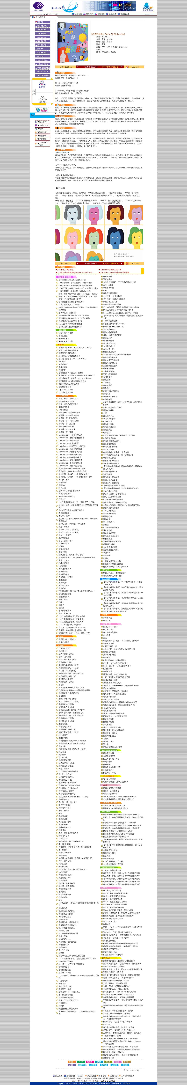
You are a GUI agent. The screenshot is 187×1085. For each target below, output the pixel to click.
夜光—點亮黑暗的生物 (112, 497)
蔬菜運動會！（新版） (67, 707)
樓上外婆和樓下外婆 (111, 759)
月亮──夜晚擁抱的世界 (112, 335)
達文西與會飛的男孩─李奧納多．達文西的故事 (121, 913)
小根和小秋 (63, 651)
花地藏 (106, 738)
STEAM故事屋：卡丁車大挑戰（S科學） (119, 310)
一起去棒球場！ (109, 371)
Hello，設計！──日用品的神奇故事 (117, 666)
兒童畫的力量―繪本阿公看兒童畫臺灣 (118, 916)
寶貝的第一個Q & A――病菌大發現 (73, 471)
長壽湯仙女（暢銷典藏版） (69, 922)
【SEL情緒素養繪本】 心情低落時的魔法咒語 (121, 488)
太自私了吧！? (64, 516)
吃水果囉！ (63, 583)
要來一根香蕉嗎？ (110, 374)
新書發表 (42, 136)
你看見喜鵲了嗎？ (110, 952)
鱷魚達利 (106, 388)
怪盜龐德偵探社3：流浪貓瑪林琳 (116, 836)
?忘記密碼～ (42, 99)
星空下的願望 (108, 288)
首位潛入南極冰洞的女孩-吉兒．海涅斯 (118, 1027)
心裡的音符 (63, 838)
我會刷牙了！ (64, 543)
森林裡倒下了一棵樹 (111, 699)
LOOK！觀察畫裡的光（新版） (115, 902)
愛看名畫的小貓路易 (111, 460)
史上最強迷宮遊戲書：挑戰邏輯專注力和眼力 (76, 375)
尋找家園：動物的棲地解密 (114, 730)
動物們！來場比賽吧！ (112, 441)
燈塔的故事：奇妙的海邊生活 (114, 694)
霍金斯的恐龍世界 (66, 679)
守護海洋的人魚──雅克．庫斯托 (116, 989)
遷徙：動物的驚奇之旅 (112, 727)
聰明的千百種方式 (110, 396)
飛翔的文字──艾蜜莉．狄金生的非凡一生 (119, 1030)
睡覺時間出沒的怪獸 (111, 391)
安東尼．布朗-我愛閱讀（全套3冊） (73, 627)
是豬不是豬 (107, 276)
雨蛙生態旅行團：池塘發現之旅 (71, 673)
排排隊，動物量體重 (67, 886)
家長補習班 (63, 866)
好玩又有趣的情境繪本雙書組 (70, 324)
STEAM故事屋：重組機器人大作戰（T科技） (121, 313)
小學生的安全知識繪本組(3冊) (70, 327)
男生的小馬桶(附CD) (67, 496)
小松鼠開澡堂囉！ (66, 594)
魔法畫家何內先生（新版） (114, 918)
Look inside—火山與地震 (69, 443)
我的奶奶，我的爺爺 (111, 483)
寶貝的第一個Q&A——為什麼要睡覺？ (74, 474)
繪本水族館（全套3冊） (68, 313)
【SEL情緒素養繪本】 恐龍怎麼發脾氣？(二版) (77, 958)
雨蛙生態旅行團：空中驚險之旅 (71, 713)
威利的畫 (106, 764)
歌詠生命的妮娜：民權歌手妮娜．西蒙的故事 (121, 1046)
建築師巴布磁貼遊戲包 (67, 353)
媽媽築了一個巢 (65, 989)
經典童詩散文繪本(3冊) (112, 576)
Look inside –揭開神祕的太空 (70, 452)
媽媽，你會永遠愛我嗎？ (68, 833)
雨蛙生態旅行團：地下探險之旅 (71, 841)
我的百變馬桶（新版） (67, 763)
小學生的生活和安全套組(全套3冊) (72, 280)
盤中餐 (106, 744)
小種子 (61, 605)
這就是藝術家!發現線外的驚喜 (115, 502)
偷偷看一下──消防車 (67, 429)
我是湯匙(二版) (65, 878)
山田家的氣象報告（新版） (69, 665)
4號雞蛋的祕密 (109, 544)
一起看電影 (63, 981)
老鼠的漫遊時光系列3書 (112, 747)
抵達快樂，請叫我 (110, 733)
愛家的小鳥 (107, 279)
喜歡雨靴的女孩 (65, 889)
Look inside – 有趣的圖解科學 (70, 460)
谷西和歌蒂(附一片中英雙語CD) (115, 782)
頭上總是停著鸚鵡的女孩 (68, 933)
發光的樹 (106, 657)
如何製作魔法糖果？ (111, 527)
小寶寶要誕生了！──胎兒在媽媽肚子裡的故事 (77, 557)
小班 (105, 413)
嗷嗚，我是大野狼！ (111, 480)
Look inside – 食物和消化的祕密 (71, 438)
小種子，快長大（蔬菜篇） (69, 529)
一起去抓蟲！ (64, 768)
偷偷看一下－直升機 (67, 424)
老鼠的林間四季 (109, 696)
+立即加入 (42, 102)
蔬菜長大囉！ (64, 585)
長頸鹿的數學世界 (110, 471)
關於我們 (89, 14)
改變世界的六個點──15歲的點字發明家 (118, 997)
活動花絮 (42, 139)
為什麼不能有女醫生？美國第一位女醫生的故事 (122, 975)
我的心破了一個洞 (110, 627)
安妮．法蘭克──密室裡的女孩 (115, 983)
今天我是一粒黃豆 (66, 577)
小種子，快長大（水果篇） (69, 532)
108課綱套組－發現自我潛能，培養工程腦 (75, 283)
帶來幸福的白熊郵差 (67, 928)
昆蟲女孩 (106, 1024)
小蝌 (105, 290)
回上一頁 (129, 1070)
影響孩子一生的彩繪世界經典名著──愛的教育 (121, 828)
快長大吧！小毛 (109, 773)
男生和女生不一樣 (66, 341)
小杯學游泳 (107, 399)
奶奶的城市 (63, 864)
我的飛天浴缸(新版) (66, 766)
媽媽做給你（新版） (67, 718)
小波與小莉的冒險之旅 (67, 639)
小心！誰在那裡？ (66, 541)
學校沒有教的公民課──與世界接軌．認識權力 (121, 641)
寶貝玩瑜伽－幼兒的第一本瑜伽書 (72, 524)
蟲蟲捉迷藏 (63, 816)
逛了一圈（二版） (110, 921)
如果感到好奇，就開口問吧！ (114, 660)
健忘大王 (106, 856)
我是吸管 (106, 380)
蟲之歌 (61, 685)
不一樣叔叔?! (64, 850)
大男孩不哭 (107, 338)
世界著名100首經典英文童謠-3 (115, 808)
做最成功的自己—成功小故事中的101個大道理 (121, 884)
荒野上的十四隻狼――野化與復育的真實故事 (121, 685)
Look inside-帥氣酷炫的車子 (70, 457)
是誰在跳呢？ (64, 538)
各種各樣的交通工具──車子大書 (116, 452)
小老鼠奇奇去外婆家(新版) (69, 693)
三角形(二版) (64, 930)
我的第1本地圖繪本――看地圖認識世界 (74, 690)
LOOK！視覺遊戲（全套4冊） (71, 625)
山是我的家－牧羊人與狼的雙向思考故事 (119, 649)
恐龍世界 (62, 370)
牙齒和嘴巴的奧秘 (66, 333)
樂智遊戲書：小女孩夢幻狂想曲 (71, 373)
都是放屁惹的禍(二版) (67, 676)
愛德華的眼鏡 (108, 340)
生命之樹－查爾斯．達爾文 (114, 966)
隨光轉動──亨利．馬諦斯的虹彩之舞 (117, 932)
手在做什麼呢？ (65, 611)
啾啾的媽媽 (107, 530)
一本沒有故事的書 (110, 321)
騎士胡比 (62, 752)
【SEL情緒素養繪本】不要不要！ (72, 619)
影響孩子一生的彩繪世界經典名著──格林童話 (121, 814)
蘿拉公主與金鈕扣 (110, 794)
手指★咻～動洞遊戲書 (68, 782)
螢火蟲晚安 (63, 824)
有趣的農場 (63, 367)
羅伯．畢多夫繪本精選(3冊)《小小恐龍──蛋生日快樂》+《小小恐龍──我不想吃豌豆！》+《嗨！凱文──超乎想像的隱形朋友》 (78, 296)
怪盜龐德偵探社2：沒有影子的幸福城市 (118, 834)
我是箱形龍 (63, 880)
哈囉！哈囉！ (64, 810)
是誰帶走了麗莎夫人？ (112, 949)
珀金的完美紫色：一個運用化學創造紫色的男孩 (122, 1049)
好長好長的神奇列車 (67, 401)
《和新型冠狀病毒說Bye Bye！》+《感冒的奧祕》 (79, 288)
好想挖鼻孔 (107, 539)
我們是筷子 (107, 377)
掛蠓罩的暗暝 (108, 722)
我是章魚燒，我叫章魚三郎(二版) (72, 956)
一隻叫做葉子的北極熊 (112, 304)
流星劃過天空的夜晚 (67, 911)
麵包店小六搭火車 (110, 301)
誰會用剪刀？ (64, 574)
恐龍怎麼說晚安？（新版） (69, 668)
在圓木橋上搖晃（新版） (68, 659)
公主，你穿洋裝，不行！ (113, 407)
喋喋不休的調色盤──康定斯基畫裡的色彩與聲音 (122, 935)
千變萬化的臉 (64, 338)
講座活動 (42, 132)
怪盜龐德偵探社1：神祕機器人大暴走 (118, 831)
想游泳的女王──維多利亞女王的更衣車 (118, 994)
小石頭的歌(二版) (110, 646)
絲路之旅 (106, 620)
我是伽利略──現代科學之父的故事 (117, 1013)
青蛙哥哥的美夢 (109, 533)
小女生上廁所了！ (66, 535)
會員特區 (78, 14)
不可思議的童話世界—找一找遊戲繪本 (118, 455)
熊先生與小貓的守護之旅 (113, 564)
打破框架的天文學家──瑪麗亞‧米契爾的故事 (120, 1055)
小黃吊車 (62, 588)
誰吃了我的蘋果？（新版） (69, 732)
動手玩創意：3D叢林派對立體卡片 (72, 381)
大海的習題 (107, 618)
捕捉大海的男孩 (109, 736)
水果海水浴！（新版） (67, 721)
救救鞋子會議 (108, 858)
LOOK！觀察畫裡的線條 (112, 899)
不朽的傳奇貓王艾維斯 (112, 1036)
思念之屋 (62, 983)
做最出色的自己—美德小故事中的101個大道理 (121, 881)
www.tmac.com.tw (50, 14)
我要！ (61, 602)
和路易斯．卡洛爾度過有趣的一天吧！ (118, 1011)
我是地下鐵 (107, 724)
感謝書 (61, 546)
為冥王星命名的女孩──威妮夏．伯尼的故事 (120, 1038)
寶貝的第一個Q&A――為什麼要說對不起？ (76, 477)
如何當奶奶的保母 (66, 961)
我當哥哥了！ (64, 836)
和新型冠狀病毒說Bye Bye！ (114, 324)
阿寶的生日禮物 (65, 822)
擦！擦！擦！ (64, 480)
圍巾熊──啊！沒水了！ (68, 802)
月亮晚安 (62, 485)
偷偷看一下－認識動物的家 (69, 412)
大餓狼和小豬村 (65, 916)
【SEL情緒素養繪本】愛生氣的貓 (72, 616)
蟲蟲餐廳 (106, 519)
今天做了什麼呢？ (110, 547)
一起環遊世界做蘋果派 (112, 561)
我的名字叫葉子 (65, 808)
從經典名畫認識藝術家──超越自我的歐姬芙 (120, 943)
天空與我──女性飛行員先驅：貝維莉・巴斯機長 (122, 1033)
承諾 (60, 813)
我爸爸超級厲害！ (66, 726)
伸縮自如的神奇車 (110, 446)
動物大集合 (63, 599)
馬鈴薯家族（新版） (67, 704)
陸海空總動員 (64, 597)
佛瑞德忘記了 (64, 944)
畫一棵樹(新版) (65, 844)
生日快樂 (106, 555)
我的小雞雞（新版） (67, 654)
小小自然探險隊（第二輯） (114, 864)
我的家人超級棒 (109, 427)
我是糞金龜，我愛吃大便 (68, 1009)
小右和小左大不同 (110, 491)
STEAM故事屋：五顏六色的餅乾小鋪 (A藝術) (121, 307)
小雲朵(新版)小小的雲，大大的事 (72, 710)
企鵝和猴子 (107, 761)
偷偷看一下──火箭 (66, 426)
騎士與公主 (63, 757)
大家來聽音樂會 (109, 756)
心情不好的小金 (109, 346)
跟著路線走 (63, 819)
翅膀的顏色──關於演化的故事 (115, 716)
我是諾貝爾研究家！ (67, 997)
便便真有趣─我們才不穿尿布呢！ (72, 555)
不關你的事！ (64, 407)
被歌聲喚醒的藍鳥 (110, 366)
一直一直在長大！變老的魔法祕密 (116, 677)
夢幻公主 (62, 361)
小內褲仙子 (63, 908)
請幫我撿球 (107, 474)
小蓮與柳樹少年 (109, 418)
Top (138, 1070)
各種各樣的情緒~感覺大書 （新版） (73, 749)
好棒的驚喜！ (64, 563)
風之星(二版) (108, 629)
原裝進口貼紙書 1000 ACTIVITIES (72, 359)
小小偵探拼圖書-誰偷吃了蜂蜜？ (71, 510)
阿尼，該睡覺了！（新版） (69, 701)
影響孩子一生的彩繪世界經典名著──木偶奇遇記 (122, 825)
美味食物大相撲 (109, 444)
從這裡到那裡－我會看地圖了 (114, 494)
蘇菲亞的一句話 (65, 852)
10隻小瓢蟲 (63, 410)
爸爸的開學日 (108, 368)
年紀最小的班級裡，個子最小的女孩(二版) (75, 858)
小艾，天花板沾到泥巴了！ (69, 1000)
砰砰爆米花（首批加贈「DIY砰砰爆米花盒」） (77, 591)
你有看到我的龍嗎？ (67, 791)
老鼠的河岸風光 (109, 708)
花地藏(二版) (108, 741)
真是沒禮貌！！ (65, 513)
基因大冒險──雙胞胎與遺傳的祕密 (117, 354)
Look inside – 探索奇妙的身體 (70, 454)
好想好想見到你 (109, 352)
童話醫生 (106, 553)
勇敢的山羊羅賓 (109, 652)
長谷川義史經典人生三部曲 (69, 304)
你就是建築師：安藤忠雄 (113, 955)
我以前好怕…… (65, 939)
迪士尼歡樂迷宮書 (66, 392)
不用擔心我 (107, 516)
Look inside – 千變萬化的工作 (70, 435)
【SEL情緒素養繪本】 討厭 (114, 485)
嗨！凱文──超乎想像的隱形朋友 (71, 964)
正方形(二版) (64, 950)
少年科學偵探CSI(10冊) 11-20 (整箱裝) (74, 318)
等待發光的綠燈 (109, 513)
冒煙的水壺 (63, 919)
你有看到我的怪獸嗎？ (67, 794)
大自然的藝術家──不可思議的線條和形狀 (119, 282)
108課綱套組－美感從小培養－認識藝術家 (75, 285)
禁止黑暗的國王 (109, 329)
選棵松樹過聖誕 (65, 970)
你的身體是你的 (109, 438)
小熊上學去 (63, 936)
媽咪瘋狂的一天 (65, 827)
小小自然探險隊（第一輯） (114, 861)
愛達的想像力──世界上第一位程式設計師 (119, 992)
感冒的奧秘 (63, 336)
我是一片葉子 (64, 527)
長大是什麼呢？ (65, 569)
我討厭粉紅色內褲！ (111, 550)
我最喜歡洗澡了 (65, 648)
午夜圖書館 (63, 855)
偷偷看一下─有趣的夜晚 (68, 418)
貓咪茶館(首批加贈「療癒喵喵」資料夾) (119, 435)
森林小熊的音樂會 (110, 332)
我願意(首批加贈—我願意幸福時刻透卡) (119, 705)
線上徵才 (42, 122)
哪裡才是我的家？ (66, 986)
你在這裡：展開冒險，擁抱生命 (115, 691)
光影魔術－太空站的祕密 (68, 788)
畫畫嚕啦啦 (63, 724)
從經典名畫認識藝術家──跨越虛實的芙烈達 (120, 946)
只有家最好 (63, 1003)
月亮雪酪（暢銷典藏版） (68, 942)
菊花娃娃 (62, 696)
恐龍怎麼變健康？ (66, 875)
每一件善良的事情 (110, 632)
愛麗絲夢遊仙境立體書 (112, 788)
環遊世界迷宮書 (65, 387)
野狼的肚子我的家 (66, 914)
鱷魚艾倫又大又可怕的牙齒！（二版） (74, 796)
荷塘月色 (62, 830)
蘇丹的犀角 (107, 671)
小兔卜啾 (62, 746)
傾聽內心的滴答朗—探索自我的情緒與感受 (120, 702)
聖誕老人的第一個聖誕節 (113, 499)
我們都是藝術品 (109, 941)
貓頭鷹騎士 (107, 430)
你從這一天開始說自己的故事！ (115, 663)
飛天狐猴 (62, 892)
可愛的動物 (63, 364)
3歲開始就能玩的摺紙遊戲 (69, 384)
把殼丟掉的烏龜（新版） (68, 699)
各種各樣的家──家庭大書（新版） (72, 687)
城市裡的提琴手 (65, 967)
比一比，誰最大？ (66, 774)
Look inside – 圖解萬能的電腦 (70, 466)
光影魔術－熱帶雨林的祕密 (69, 785)
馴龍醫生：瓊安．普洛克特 (114, 1052)
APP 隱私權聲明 (127, 1076)
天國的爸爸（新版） (67, 682)
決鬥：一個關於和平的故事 (114, 713)
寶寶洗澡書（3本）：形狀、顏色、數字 (74, 633)
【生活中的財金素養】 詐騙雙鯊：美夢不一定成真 (123, 608)
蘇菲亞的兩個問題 (110, 293)
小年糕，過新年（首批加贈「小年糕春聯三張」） (122, 505)
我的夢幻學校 (108, 424)
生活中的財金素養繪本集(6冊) (115, 611)
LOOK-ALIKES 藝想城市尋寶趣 (115, 904)
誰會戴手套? (63, 571)
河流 (105, 638)
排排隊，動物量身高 (67, 883)
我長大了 (62, 499)
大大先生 (106, 394)
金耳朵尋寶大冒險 (110, 850)
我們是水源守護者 (110, 680)
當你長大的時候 (109, 655)
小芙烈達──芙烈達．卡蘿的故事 (116, 938)
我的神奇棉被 (108, 410)
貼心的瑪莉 (63, 872)
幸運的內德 (63, 738)
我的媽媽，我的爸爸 (111, 477)
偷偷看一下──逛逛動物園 (69, 415)
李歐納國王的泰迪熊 (111, 360)
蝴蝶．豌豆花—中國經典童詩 (114, 573)
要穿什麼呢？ (64, 549)
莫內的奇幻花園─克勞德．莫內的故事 (118, 910)
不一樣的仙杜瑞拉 (66, 995)
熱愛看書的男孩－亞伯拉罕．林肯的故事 (119, 961)
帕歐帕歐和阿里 (109, 853)
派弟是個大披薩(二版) (111, 767)
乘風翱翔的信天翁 (110, 363)
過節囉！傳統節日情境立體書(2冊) (72, 630)
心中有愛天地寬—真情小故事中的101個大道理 (121, 879)
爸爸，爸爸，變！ (66, 861)
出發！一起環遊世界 (111, 791)
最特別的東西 (108, 753)
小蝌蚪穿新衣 (64, 799)
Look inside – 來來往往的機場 (70, 449)
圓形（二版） (108, 285)
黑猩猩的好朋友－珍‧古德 (113, 972)
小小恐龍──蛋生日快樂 (112, 296)
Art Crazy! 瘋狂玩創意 (112, 890)
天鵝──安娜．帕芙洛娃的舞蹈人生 (117, 986)
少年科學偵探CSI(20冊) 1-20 (70, 321)
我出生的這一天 (109, 343)
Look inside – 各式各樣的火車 (70, 463)
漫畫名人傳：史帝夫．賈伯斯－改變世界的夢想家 (122, 969)
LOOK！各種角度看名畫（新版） (116, 893)
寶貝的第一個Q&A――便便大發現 (72, 468)
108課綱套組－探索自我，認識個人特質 (74, 291)
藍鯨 (60, 900)
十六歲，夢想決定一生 (112, 870)
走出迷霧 (106, 635)
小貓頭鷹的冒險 (65, 760)
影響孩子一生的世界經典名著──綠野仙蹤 (119, 823)
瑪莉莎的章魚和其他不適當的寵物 (72, 743)
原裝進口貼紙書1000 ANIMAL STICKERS (75, 347)
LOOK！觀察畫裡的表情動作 (114, 896)
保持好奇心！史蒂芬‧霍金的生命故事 (117, 1022)
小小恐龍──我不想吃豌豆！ (114, 299)
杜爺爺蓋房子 (108, 770)
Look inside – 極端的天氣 (69, 440)
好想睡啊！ (63, 566)
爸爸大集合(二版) (65, 780)
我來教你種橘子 (65, 494)
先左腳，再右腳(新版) (67, 671)
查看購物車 (124, 14)
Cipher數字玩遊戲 (66, 389)
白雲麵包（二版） (66, 662)
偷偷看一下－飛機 (66, 432)
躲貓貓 (61, 953)
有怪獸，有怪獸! (109, 779)
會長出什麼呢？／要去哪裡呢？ (115, 567)
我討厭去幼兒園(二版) (67, 729)
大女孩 (106, 525)
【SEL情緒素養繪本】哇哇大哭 (71, 622)
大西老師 (106, 382)
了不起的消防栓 (109, 511)
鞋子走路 (62, 488)
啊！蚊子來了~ (109, 522)
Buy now (135, 67)
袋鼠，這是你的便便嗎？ (68, 404)
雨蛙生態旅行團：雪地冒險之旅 (71, 715)
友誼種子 (62, 754)
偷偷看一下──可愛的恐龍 (69, 421)
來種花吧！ (63, 552)
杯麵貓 (106, 558)
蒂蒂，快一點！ (109, 349)
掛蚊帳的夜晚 (108, 719)
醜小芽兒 (106, 432)
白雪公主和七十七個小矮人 (69, 992)
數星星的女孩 (108, 643)
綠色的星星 (107, 385)
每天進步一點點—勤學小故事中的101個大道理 (121, 876)
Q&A (41, 129)
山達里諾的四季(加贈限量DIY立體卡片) (118, 799)
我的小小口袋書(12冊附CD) (69, 491)
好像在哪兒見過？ (110, 357)
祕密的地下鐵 (108, 1058)
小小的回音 (107, 421)
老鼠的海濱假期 (109, 710)
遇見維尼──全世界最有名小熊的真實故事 (75, 847)
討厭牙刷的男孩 (65, 894)
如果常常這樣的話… (66, 777)
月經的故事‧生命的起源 (112, 682)
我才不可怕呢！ (109, 449)
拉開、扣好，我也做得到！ (69, 398)
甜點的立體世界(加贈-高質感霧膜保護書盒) (120, 796)
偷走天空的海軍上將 (111, 508)
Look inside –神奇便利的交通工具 (72, 446)
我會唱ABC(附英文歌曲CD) (114, 805)
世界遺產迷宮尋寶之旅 (67, 925)
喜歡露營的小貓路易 (111, 463)
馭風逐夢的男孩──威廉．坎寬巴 (116, 980)
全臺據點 (101, 14)
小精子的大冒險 (65, 657)
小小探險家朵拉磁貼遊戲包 (69, 356)
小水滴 (61, 608)
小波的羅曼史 (64, 642)
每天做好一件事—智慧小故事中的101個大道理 (121, 873)
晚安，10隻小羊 (65, 613)
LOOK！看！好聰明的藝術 (113, 907)
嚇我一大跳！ (64, 560)
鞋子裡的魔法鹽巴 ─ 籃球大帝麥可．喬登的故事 (122, 964)
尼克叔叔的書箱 (109, 688)
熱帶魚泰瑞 (63, 947)
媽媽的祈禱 (63, 897)
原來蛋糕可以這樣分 (111, 536)
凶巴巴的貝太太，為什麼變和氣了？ (73, 869)
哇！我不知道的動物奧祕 (68, 771)
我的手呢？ (63, 482)
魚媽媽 (61, 1006)
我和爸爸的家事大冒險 (112, 541)
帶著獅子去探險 (109, 458)
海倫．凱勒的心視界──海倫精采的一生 (118, 978)
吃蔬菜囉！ (63, 580)
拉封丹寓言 (63, 735)
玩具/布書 (112, 14)
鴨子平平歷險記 (65, 805)
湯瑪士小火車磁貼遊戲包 (68, 350)
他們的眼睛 (107, 669)
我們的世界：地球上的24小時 (115, 674)
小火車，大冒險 (65, 972)
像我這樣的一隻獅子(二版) (113, 326)
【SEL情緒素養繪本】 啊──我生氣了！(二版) (77, 502)
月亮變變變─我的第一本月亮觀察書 (73, 740)
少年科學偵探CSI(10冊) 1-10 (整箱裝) (74, 315)
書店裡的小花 (108, 416)
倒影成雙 (106, 924)
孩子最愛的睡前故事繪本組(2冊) (71, 302)
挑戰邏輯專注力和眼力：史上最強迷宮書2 (75, 378)
